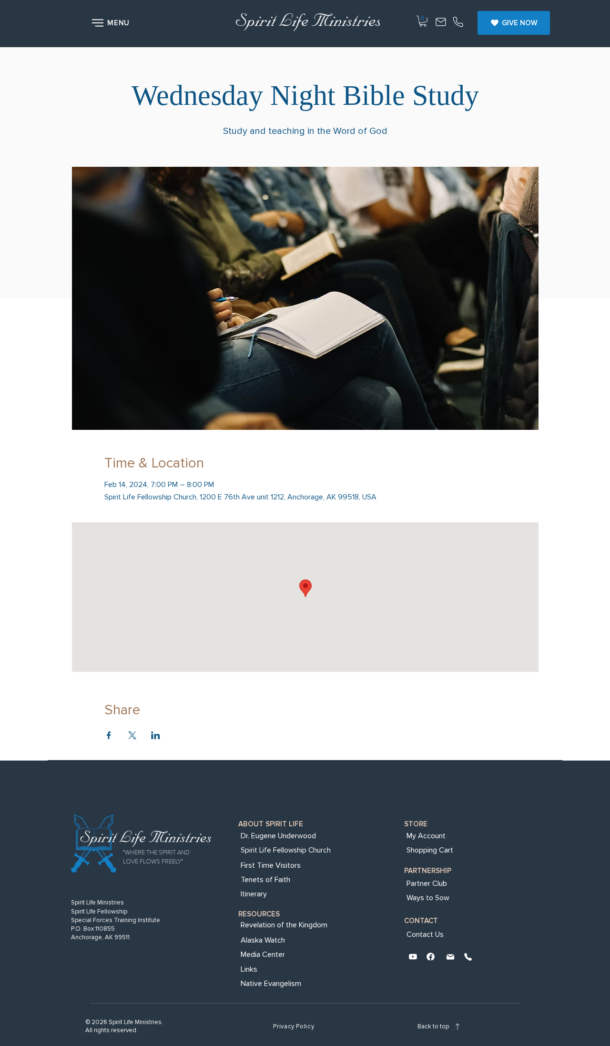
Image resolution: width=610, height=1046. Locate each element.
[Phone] (458, 23)
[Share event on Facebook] (108, 735)
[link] (423, 21)
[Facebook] (430, 958)
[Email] (450, 958)
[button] (112, 23)
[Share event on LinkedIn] (155, 735)
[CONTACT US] (440, 23)
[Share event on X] (132, 735)
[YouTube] (413, 958)
